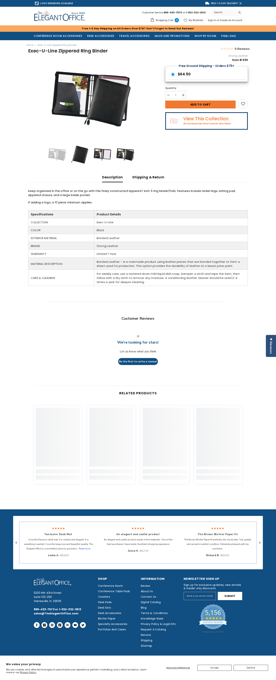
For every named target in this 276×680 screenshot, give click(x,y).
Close (240, 3)
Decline (251, 667)
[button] (16, 542)
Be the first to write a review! (138, 361)
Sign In (212, 20)
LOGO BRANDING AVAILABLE (56, 3)
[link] (58, 471)
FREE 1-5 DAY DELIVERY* (224, 3)
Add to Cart (200, 104)
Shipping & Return (148, 177)
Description (112, 177)
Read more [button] (84, 548)
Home (29, 45)
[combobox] (224, 12)
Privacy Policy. (28, 672)
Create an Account (231, 20)
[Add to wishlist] (243, 103)
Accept (214, 667)
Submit (230, 596)
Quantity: (171, 88)
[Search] (227, 12)
